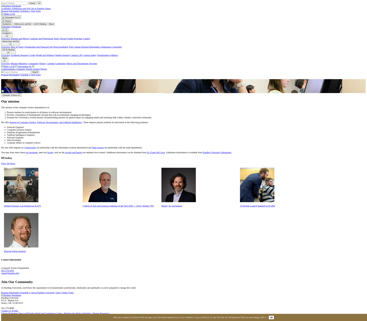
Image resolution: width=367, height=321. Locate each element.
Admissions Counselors (111, 47)
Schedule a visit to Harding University (37, 292)
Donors (43, 69)
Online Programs (74, 38)
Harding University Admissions (217, 152)
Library (4, 313)
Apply (38, 11)
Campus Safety (89, 55)
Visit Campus (75, 47)
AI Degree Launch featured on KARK (257, 206)
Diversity (93, 63)
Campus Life (76, 55)
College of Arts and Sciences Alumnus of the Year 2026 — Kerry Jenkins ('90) (118, 206)
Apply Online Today (64, 292)
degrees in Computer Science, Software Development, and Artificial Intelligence (46, 122)
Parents (29, 69)
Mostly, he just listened (171, 206)
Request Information (10, 11)
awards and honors (73, 152)
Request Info (7, 89)
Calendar (51, 63)
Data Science (98, 147)
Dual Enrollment (60, 47)
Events (15, 311)
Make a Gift (9, 14)
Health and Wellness (45, 55)
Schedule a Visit (27, 11)
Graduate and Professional (41, 38)
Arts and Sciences (12, 91)
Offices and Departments (77, 63)
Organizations (103, 55)
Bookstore (13, 313)
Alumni (36, 69)
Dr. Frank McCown (156, 152)
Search (8, 21)
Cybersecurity (30, 147)
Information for (11, 17)
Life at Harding (37, 8)
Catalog (86, 38)
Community (33, 63)
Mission (14, 63)
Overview (5, 38)
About (48, 8)
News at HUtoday (26, 313)
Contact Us (6, 311)
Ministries (22, 63)
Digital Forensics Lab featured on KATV (22, 206)
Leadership (60, 63)
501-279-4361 (7, 270)
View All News (8, 163)
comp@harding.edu (10, 273)
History (42, 63)
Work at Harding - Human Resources (92, 313)
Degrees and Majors (20, 38)
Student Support (62, 55)
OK (271, 317)
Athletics (114, 55)
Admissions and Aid (21, 8)
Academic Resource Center (23, 55)
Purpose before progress (15, 251)
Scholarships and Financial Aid (38, 47)
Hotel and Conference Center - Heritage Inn (55, 313)
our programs (32, 152)
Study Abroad (60, 38)
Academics (6, 8)
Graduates (20, 69)
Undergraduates (8, 69)
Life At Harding (40, 24)
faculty (50, 152)
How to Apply (17, 47)
